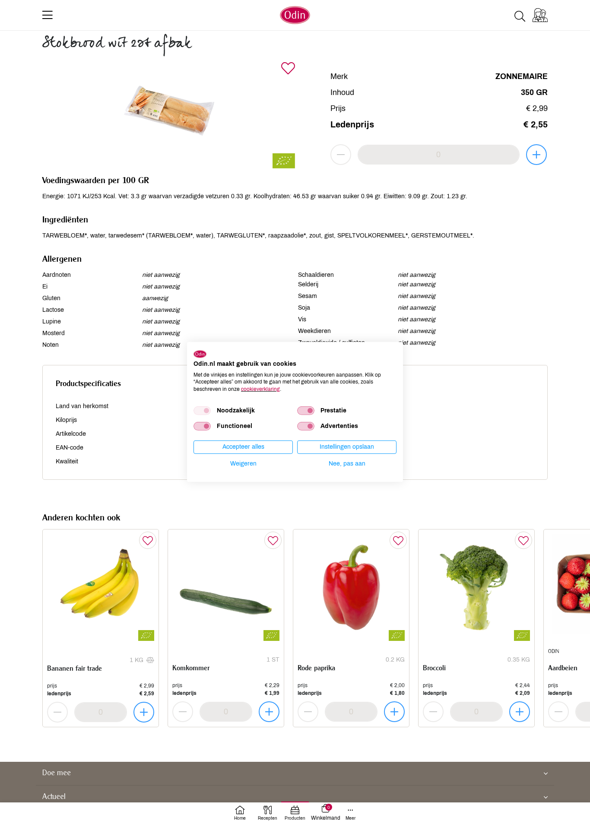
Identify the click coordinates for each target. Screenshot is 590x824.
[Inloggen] (540, 15)
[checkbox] (202, 410)
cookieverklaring (260, 389)
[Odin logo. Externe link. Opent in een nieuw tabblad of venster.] (199, 354)
